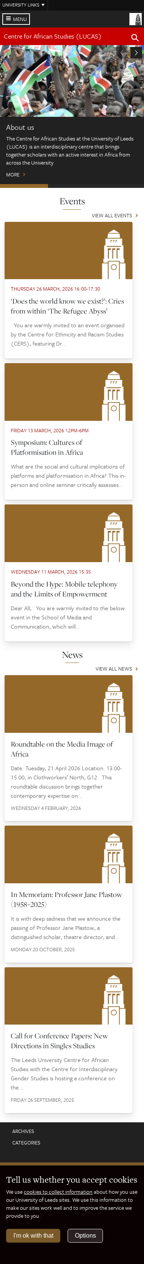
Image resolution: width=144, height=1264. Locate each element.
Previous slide (122, 52)
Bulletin (120, 186)
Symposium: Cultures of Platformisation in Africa (47, 447)
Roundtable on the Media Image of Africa (62, 749)
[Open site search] (135, 39)
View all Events (112, 216)
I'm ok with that (33, 1235)
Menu (20, 19)
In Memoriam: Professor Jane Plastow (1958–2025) (66, 899)
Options (85, 1235)
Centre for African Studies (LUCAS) (53, 36)
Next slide (135, 52)
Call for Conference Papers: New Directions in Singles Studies (59, 1041)
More (13, 174)
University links (20, 4)
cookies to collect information (58, 1192)
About (24, 186)
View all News (114, 669)
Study (72, 186)
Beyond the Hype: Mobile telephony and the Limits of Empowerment (64, 589)
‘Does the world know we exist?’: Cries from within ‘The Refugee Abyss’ (67, 306)
